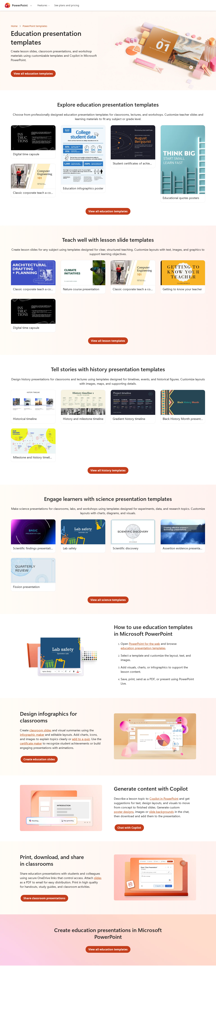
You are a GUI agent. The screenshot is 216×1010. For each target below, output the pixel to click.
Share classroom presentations (44, 898)
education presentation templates (143, 648)
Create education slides (39, 759)
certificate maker (31, 743)
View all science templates (108, 600)
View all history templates (108, 470)
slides (97, 878)
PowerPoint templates (35, 26)
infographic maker (32, 735)
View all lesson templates (108, 341)
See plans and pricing (66, 5)
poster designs (124, 812)
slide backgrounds (161, 812)
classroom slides (40, 730)
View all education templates (33, 73)
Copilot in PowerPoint (164, 799)
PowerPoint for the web (144, 644)
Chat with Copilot (129, 828)
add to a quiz (81, 739)
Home (14, 26)
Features (42, 5)
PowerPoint (20, 5)
